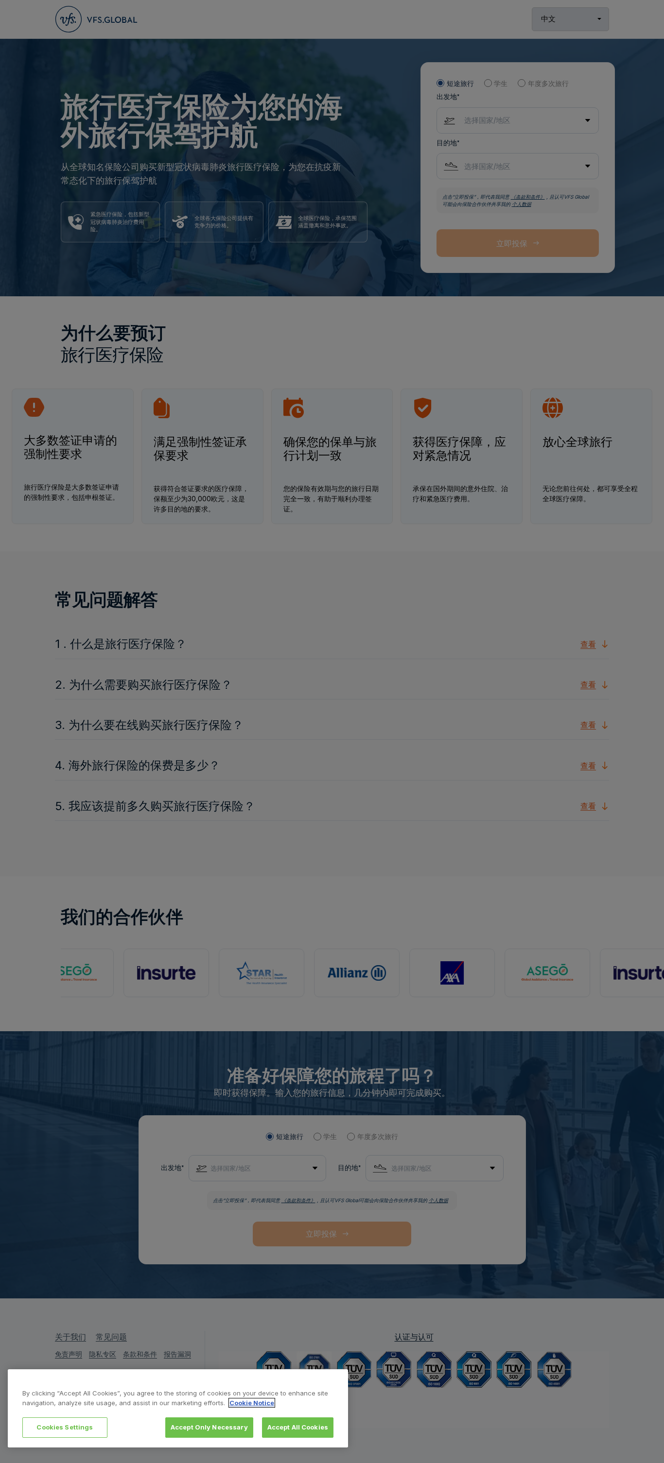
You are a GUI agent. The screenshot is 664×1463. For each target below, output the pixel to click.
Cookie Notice (251, 1403)
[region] (178, 1408)
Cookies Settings (64, 1427)
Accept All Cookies (297, 1427)
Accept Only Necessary (209, 1427)
